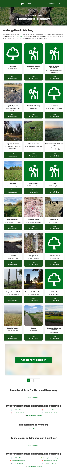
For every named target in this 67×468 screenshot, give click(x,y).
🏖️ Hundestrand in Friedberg (17, 460)
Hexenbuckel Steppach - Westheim (54, 329)
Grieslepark (54, 106)
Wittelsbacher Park (33, 144)
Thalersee (34, 328)
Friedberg (40, 15)
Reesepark (13, 183)
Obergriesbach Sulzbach (12, 292)
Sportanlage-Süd (13, 106)
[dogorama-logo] (26, 3)
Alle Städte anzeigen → (33, 397)
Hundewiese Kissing (33, 106)
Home (26, 15)
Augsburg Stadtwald (13, 144)
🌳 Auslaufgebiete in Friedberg (49, 458)
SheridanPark (33, 183)
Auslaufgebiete (33, 15)
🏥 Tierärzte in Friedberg (17, 412)
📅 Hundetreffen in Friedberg (49, 410)
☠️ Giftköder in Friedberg (17, 410)
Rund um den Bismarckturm (33, 292)
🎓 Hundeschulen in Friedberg (33, 415)
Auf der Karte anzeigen (33, 359)
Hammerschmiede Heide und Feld (54, 144)
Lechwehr (13, 256)
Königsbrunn (54, 219)
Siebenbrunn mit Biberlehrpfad (54, 67)
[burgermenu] (2, 3)
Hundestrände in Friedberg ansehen (33, 429)
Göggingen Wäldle (33, 219)
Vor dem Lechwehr (54, 256)
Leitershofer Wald (12, 328)
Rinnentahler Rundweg (34, 66)
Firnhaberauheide (12, 219)
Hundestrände (18, 36)
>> (38, 380)
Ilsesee (54, 183)
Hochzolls (13, 66)
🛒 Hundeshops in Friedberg (49, 412)
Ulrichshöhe (54, 292)
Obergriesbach (33, 256)
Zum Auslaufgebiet (12, 77)
